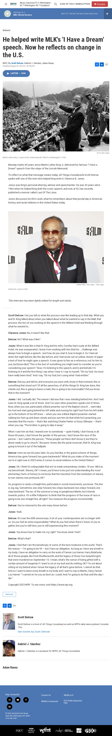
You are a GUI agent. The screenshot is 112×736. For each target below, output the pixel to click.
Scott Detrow (17, 63)
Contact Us (46, 695)
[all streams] (108, 13)
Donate (101, 4)
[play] (7, 13)
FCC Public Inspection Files (73, 702)
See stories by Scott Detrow (34, 631)
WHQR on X (68, 695)
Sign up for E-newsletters (75, 4)
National (6, 30)
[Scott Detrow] (9, 621)
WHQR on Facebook (49, 701)
